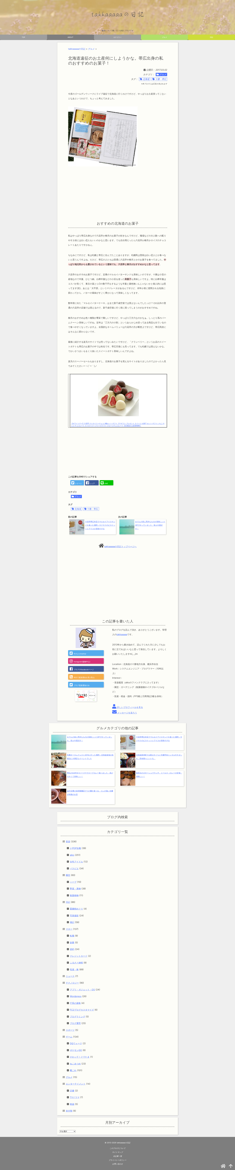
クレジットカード (78, 956)
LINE (106, 483)
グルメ (164, 37)
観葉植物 (74, 895)
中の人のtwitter (80, 654)
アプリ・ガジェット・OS (82, 989)
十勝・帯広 (160, 79)
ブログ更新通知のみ (82, 685)
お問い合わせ (117, 1164)
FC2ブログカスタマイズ (82, 1009)
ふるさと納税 (76, 962)
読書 (72, 1090)
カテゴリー (117, 37)
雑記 (72, 922)
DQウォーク (76, 1043)
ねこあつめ (75, 1063)
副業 (72, 942)
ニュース (70, 976)
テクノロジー (72, 982)
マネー (69, 929)
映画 (72, 1104)
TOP (23, 37)
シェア (92, 483)
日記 (211, 37)
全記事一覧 (117, 1156)
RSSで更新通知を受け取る (84, 677)
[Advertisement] (117, 194)
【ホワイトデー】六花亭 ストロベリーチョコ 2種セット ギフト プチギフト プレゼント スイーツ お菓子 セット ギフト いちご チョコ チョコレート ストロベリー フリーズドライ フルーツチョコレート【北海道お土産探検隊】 (118, 424)
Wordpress (75, 996)
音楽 (68, 841)
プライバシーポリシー (117, 1160)
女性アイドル (76, 861)
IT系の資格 (75, 1003)
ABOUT (70, 37)
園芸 (68, 875)
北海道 (146, 79)
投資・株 (74, 969)
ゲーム (69, 1036)
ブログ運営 (75, 1023)
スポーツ (70, 1030)
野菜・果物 (75, 888)
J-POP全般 (75, 848)
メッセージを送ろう (127, 712)
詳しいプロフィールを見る (129, 707)
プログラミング (77, 1016)
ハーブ (73, 882)
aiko (72, 855)
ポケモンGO (76, 1050)
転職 (72, 935)
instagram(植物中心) (82, 662)
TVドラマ (74, 1097)
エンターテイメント (75, 1083)
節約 (72, 949)
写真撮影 (74, 915)
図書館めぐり (76, 908)
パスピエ (74, 868)
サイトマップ (117, 1152)
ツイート (78, 483)
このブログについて (118, 1148)
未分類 (69, 1110)
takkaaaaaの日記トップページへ (120, 546)
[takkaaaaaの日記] (117, 14)
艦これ (73, 1070)
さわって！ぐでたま (79, 1057)
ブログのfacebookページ (84, 670)
